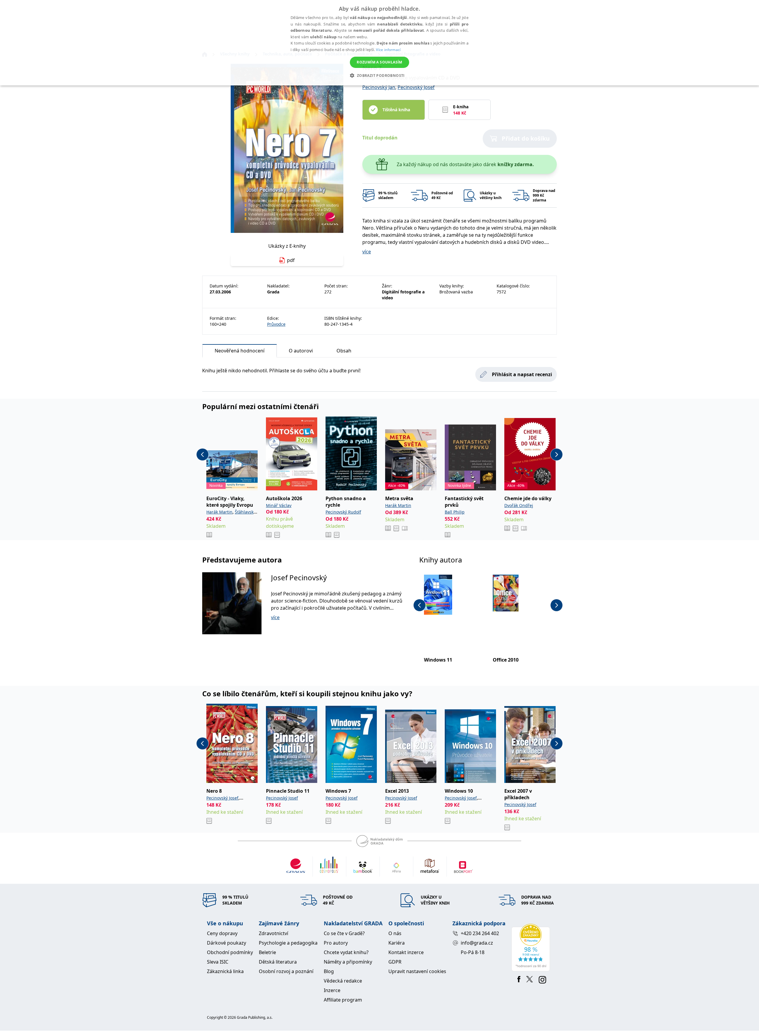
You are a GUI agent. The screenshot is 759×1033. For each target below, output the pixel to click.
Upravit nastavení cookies (417, 971)
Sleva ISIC (217, 962)
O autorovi (301, 350)
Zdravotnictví (273, 933)
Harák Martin (219, 512)
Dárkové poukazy (226, 943)
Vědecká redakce (343, 981)
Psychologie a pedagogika (288, 943)
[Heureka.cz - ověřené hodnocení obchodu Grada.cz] (531, 947)
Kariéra (396, 943)
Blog (329, 971)
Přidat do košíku (526, 138)
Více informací (388, 49)
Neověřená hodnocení (239, 350)
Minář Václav (278, 505)
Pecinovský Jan (378, 87)
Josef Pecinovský (299, 577)
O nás (394, 933)
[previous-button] (202, 454)
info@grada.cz (477, 943)
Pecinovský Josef (416, 87)
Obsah (344, 350)
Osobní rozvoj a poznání (286, 971)
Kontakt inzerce (406, 952)
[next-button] (556, 454)
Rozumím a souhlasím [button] (379, 62)
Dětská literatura (278, 962)
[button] (379, 75)
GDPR (394, 962)
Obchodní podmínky (230, 952)
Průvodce (276, 324)
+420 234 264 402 (480, 933)
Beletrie (267, 952)
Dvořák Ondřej (518, 505)
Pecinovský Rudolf (343, 512)
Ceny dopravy (222, 933)
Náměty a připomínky (348, 962)
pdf (291, 260)
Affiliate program (343, 1000)
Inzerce (332, 990)
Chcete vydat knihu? (346, 952)
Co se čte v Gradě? (344, 933)
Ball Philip (455, 512)
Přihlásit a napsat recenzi (522, 374)
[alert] (379, 42)
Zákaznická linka (225, 971)
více (366, 251)
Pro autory (336, 943)
